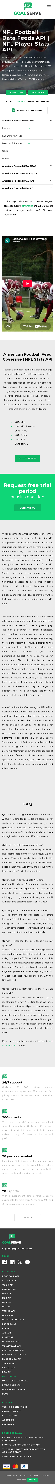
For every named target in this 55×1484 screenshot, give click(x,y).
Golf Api (7, 1315)
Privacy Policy (11, 1411)
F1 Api (5, 1328)
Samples (45, 102)
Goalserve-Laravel (14, 1389)
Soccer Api (9, 1280)
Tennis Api (8, 1311)
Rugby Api (8, 1337)
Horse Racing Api (13, 1320)
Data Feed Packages (15, 1381)
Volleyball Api (11, 1346)
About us (27, 1218)
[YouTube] (27, 1262)
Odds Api (7, 1285)
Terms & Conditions (15, 1407)
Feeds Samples (11, 1385)
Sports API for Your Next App (21, 1445)
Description (33, 102)
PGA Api (7, 1372)
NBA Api (7, 1302)
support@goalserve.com (17, 1248)
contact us (27, 206)
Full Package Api (13, 1350)
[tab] (27, 120)
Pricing (9, 102)
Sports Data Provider (16, 1456)
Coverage (20, 102)
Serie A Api (8, 1363)
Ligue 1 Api (8, 1367)
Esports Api (9, 1324)
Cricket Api (9, 1289)
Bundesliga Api (12, 1359)
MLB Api (7, 1298)
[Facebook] (4, 1262)
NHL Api (6, 1306)
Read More (38, 92)
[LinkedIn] (12, 1262)
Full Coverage (27, 458)
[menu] (49, 5)
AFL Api (6, 1333)
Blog (5, 1394)
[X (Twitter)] (19, 1262)
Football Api (10, 1276)
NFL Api (6, 1293)
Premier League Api (14, 1354)
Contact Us (16, 92)
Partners (8, 1424)
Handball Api (10, 1341)
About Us (8, 1420)
